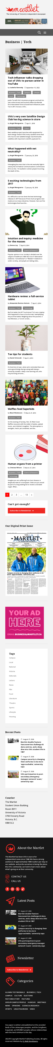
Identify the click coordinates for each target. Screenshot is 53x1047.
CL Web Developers (30, 1041)
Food (11, 694)
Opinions (16, 1005)
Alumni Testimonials (15, 992)
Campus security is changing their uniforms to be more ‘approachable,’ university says (33, 763)
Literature (13, 698)
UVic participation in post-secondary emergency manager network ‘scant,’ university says (32, 778)
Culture (26, 128)
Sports (11, 707)
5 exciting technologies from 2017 (24, 182)
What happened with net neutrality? (22, 150)
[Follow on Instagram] (12, 889)
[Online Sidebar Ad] (24, 638)
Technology (21, 96)
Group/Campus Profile (15, 1002)
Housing (12, 716)
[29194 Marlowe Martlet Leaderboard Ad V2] (26, 23)
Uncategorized (21, 1009)
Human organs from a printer (25, 463)
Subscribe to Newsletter (20, 510)
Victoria (12, 671)
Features (26, 999)
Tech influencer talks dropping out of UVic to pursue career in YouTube (26, 80)
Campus (27, 92)
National (12, 667)
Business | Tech (14, 92)
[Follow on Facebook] (7, 889)
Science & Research (31, 250)
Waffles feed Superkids (21, 408)
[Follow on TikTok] (23, 889)
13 (26, 494)
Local (11, 96)
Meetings (41, 1002)
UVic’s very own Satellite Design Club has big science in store (26, 118)
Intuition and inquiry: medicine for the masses (25, 240)
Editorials (12, 676)
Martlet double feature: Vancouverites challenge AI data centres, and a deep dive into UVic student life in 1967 (33, 747)
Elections (28, 995)
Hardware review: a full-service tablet (26, 298)
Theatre (12, 703)
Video (32, 1009)
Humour (32, 1002)
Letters (12, 680)
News (11, 685)
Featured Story (12, 999)
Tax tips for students (20, 354)
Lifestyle (36, 92)
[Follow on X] (18, 889)
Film (10, 689)
